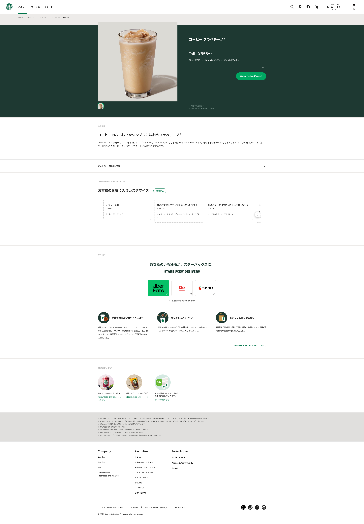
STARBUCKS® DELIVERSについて (249, 345)
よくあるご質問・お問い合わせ (111, 507)
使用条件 (134, 507)
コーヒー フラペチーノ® (114, 214)
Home (20, 17)
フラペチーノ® (46, 17)
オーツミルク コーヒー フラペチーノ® (221, 214)
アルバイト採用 (141, 477)
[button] (257, 214)
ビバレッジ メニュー (32, 17)
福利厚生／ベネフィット (145, 467)
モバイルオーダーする (251, 76)
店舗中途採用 (140, 492)
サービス (35, 6)
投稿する (160, 190)
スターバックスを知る (144, 462)
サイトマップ (179, 507)
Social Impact (178, 457)
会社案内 (101, 457)
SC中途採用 (139, 487)
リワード (48, 6)
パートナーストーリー (144, 472)
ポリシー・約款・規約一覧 (156, 507)
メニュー (22, 6)
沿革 (100, 467)
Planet (174, 468)
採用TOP (138, 457)
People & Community (182, 463)
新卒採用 (138, 482)
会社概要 (101, 462)
